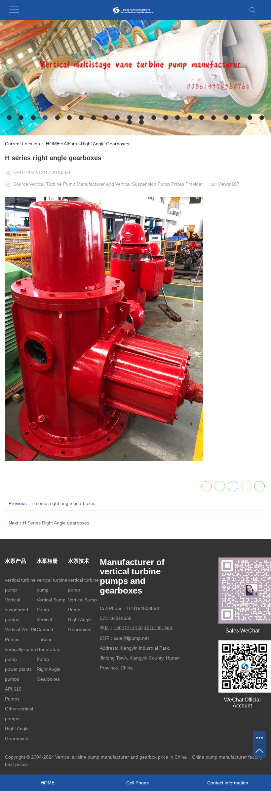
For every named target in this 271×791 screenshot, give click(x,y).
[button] (9, 117)
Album (70, 143)
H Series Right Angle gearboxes (56, 522)
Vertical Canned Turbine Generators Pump (48, 639)
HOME (53, 143)
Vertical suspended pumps (16, 609)
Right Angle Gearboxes (105, 143)
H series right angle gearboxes (63, 503)
